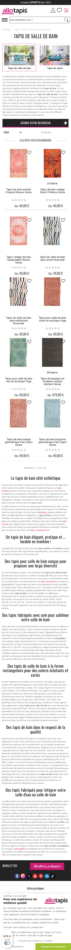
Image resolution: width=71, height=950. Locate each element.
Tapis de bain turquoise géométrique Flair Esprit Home (52, 442)
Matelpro (43, 512)
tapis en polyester (49, 581)
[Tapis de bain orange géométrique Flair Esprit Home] (18, 413)
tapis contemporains (39, 530)
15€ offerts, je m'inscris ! (47, 866)
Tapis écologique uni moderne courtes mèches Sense (52, 381)
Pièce (25, 29)
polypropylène (20, 849)
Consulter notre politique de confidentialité (23, 927)
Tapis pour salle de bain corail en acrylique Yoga (52, 319)
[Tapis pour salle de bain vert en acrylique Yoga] (18, 352)
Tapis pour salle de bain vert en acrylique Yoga (18, 380)
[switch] (7, 943)
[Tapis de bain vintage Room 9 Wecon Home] (52, 163)
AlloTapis (6, 29)
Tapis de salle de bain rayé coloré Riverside (52, 258)
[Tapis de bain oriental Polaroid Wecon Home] (18, 163)
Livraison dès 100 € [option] (35, 2)
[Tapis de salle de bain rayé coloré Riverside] (52, 230)
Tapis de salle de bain (19, 68)
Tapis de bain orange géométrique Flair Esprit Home (19, 442)
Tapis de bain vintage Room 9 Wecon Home (52, 191)
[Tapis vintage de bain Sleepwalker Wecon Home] (18, 230)
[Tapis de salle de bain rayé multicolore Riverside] (18, 291)
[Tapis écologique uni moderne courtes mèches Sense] (52, 352)
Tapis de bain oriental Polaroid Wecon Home (19, 191)
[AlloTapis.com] (18, 11)
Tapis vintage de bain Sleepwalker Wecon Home (18, 260)
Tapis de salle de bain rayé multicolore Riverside (18, 320)
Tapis (17, 29)
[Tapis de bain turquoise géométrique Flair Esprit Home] (52, 413)
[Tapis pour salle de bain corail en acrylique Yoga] (52, 291)
